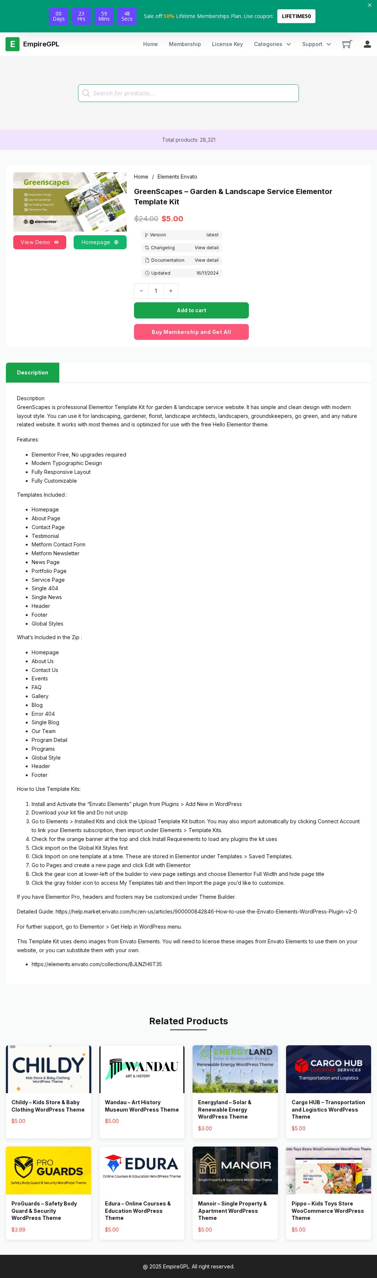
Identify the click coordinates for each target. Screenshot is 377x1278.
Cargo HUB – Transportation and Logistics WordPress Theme (328, 1109)
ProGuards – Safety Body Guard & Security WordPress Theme (44, 1210)
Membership (185, 44)
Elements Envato (177, 176)
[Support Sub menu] (328, 44)
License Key (227, 44)
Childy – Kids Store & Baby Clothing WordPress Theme (48, 1106)
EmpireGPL (176, 1266)
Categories (268, 44)
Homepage (96, 242)
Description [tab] (32, 372)
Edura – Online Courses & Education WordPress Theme (138, 1210)
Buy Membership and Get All (191, 332)
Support (312, 44)
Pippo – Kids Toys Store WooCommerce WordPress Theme (328, 1210)
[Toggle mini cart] (347, 44)
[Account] (367, 44)
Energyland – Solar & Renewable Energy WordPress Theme (224, 1109)
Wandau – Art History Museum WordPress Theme (142, 1106)
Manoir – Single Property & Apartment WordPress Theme (232, 1210)
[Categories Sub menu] (288, 44)
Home (150, 44)
